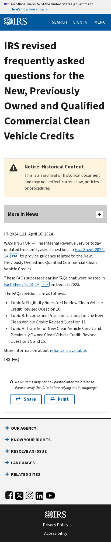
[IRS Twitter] (19, 494)
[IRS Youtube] (50, 494)
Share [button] (30, 399)
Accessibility (55, 533)
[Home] (15, 21)
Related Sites (25, 474)
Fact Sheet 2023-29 (26, 284)
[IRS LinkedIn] (40, 494)
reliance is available (68, 350)
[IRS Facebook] (9, 494)
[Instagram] (29, 494)
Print (63, 399)
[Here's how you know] (55, 7)
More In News (23, 214)
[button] (80, 22)
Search (59, 22)
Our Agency (23, 428)
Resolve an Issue (29, 451)
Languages (23, 463)
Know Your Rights (31, 440)
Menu (100, 22)
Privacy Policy (55, 525)
